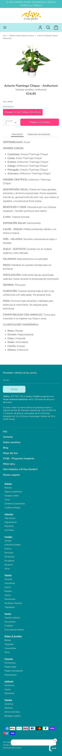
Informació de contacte (12, 748)
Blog (5, 447)
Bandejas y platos (13, 715)
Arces (7, 499)
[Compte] (40, 26)
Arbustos (9, 514)
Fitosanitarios (11, 674)
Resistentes (10, 599)
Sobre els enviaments (39, 134)
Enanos (8, 548)
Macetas (8, 700)
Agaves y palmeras (13, 491)
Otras (7, 652)
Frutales (8, 536)
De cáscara (9, 556)
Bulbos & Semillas (13, 636)
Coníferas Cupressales (15, 503)
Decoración (9, 693)
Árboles (8, 483)
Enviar (14, 389)
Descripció (17, 134)
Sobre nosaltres (11, 442)
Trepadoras (10, 607)
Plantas (8, 575)
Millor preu (9, 464)
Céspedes (9, 644)
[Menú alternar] (5, 27)
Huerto (8, 613)
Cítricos (8, 540)
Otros (7, 568)
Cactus (8, 595)
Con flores (9, 530)
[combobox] (10, 122)
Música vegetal (11, 475)
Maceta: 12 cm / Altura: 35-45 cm (23, 112)
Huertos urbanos (12, 617)
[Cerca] (48, 26)
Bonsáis (8, 487)
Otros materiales (12, 711)
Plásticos (9, 708)
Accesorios (9, 685)
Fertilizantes (10, 662)
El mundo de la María (14, 629)
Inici (5, 431)
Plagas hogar (10, 666)
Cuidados (9, 625)
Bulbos (8, 640)
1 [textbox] (6, 123)
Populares (9, 526)
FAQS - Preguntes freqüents (18, 458)
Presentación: (8, 106)
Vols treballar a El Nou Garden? (20, 469)
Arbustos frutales (13, 544)
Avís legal (7, 742)
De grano (9, 564)
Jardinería (9, 681)
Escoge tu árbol (12, 495)
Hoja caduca (10, 518)
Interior (8, 587)
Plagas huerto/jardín (14, 670)
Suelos (8, 689)
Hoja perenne (11, 522)
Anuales (8, 579)
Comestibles (10, 648)
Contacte (8, 437)
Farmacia (9, 658)
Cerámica (9, 703)
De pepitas (9, 560)
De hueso (9, 552)
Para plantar (10, 621)
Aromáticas (10, 583)
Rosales (8, 591)
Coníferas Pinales (12, 507)
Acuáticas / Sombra (13, 603)
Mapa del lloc (10, 453)
